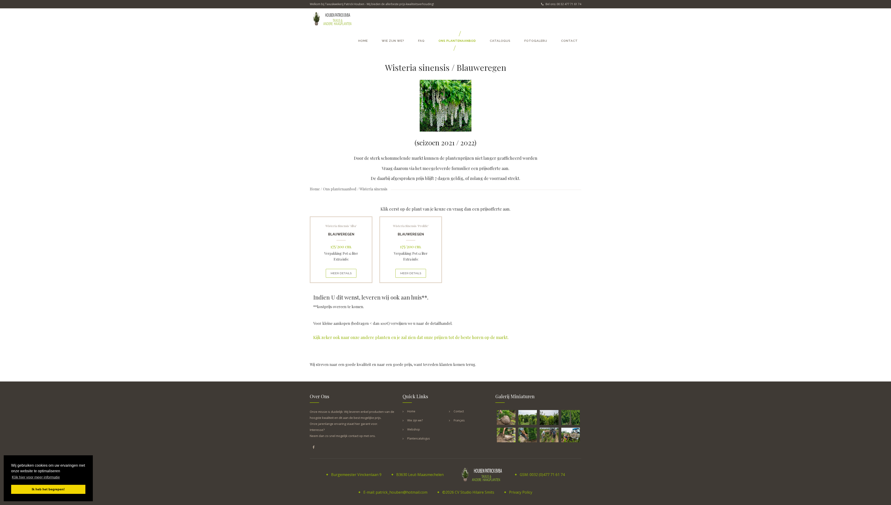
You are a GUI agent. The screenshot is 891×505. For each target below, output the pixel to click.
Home (363, 40)
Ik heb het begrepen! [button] (48, 489)
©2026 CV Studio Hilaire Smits (468, 492)
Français (459, 420)
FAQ (421, 40)
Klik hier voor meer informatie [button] (36, 477)
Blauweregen (341, 234)
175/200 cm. (341, 246)
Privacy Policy (520, 492)
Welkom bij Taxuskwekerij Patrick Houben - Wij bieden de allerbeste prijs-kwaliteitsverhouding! (372, 4)
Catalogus (500, 40)
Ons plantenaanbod (457, 40)
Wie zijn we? (393, 40)
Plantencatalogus (418, 438)
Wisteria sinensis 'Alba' (341, 226)
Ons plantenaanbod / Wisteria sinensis (355, 188)
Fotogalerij (535, 40)
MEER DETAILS (341, 273)
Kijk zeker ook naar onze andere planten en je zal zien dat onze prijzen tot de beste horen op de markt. (411, 337)
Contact (569, 40)
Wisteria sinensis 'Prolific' (411, 226)
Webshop (413, 429)
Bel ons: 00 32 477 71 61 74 (563, 4)
